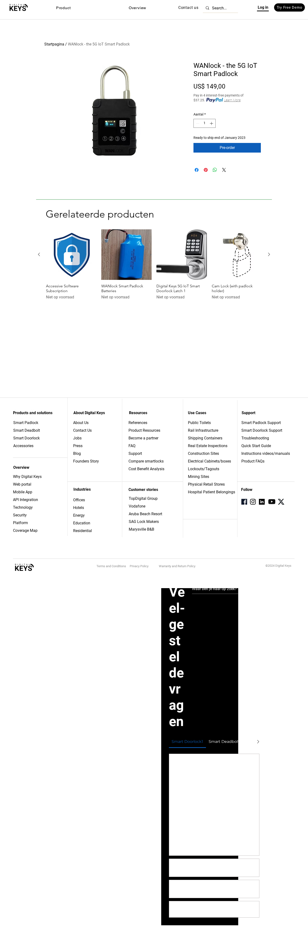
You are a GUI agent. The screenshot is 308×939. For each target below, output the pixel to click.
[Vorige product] (39, 254)
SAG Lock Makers (144, 521)
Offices (79, 500)
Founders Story (86, 461)
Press (78, 446)
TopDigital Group (143, 498)
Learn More (232, 100)
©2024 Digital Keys (278, 565)
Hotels (78, 507)
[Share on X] (224, 170)
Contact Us (82, 430)
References (137, 422)
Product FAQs (252, 461)
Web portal (22, 484)
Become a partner (143, 438)
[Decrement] (197, 123)
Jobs (77, 438)
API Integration (25, 499)
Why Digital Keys (27, 476)
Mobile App (22, 492)
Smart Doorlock (26, 438)
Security (20, 515)
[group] (154, 264)
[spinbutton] (204, 123)
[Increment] (212, 123)
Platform (20, 523)
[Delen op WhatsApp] (215, 170)
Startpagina (54, 44)
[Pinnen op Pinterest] (206, 170)
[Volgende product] (269, 254)
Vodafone (137, 506)
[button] (63, 8)
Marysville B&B (141, 529)
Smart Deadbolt (27, 430)
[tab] (187, 741)
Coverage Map (25, 530)
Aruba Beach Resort (145, 514)
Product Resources (144, 430)
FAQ (131, 446)
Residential (82, 530)
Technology (23, 507)
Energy (79, 515)
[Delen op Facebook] (196, 170)
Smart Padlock (25, 422)
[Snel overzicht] (71, 254)
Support (135, 453)
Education (81, 523)
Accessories (23, 446)
